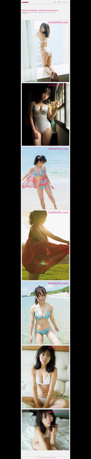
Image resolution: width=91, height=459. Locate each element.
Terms (47, 457)
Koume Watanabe (53, 12)
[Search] (68, 2)
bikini (33, 12)
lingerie (30, 12)
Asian (55, 1)
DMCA (50, 457)
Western (59, 1)
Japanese (39, 12)
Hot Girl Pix (44, 457)
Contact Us (53, 457)
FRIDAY (46, 12)
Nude (64, 1)
